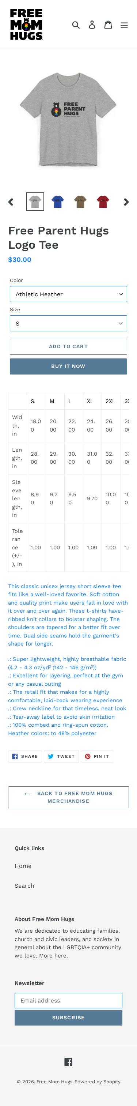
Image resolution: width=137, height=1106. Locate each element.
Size (15, 309)
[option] (35, 201)
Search (24, 885)
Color (16, 280)
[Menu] (124, 24)
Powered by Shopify (98, 1081)
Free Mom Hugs (55, 1081)
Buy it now (68, 366)
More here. (53, 955)
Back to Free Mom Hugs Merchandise (74, 797)
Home (23, 865)
